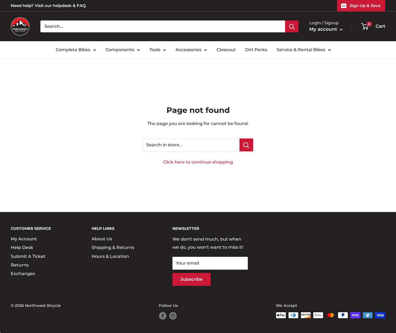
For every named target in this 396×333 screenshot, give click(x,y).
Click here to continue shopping (198, 162)
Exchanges (23, 273)
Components (120, 49)
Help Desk (22, 247)
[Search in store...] (246, 144)
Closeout (226, 49)
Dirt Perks (256, 49)
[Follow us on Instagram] (173, 316)
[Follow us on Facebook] (162, 316)
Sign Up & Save (365, 5)
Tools (155, 49)
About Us (102, 238)
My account (323, 29)
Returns (20, 265)
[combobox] (162, 26)
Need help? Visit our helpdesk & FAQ (48, 5)
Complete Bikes (73, 49)
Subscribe (191, 279)
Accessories (188, 49)
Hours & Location (110, 256)
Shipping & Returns (113, 247)
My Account (24, 238)
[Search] (291, 26)
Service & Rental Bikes (301, 49)
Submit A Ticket (28, 256)
